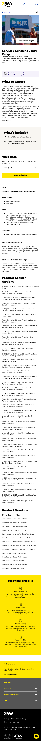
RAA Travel (8, 12)
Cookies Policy (21, 719)
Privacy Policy (9, 719)
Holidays (7, 688)
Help (6, 700)
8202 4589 (12, 664)
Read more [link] (6, 120)
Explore (7, 683)
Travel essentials (11, 694)
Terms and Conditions (11, 722)
